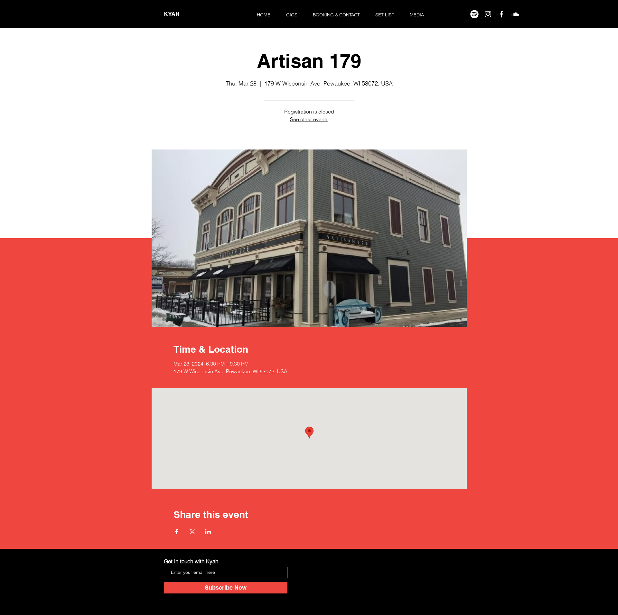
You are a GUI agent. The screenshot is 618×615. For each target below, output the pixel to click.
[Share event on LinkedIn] (208, 531)
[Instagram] (487, 14)
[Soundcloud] (515, 14)
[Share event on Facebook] (176, 531)
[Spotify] (474, 14)
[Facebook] (501, 14)
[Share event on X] (192, 531)
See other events (309, 119)
